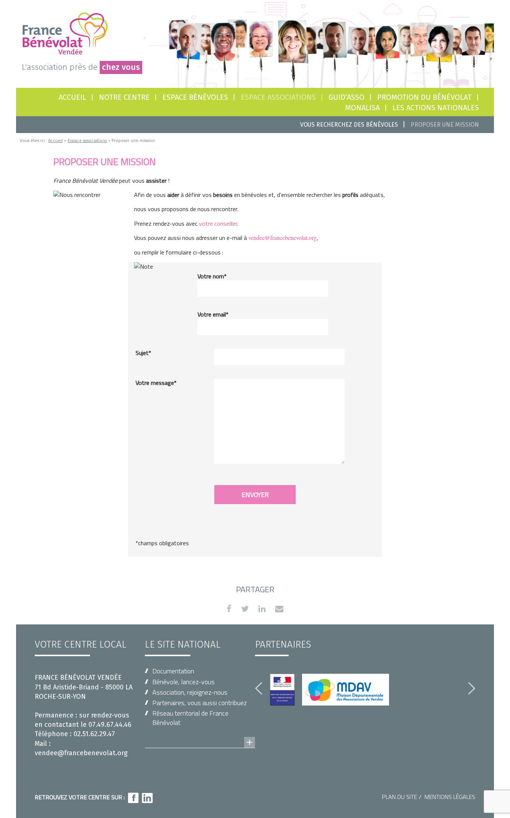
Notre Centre (124, 97)
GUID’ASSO (346, 97)
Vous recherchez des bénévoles (349, 124)
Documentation (173, 671)
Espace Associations (278, 97)
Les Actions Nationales (435, 107)
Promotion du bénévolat (424, 97)
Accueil (72, 97)
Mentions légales (450, 796)
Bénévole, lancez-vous (183, 682)
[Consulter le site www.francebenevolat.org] (200, 735)
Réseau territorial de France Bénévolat (190, 718)
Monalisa (362, 107)
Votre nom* (212, 276)
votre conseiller (218, 223)
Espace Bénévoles (195, 97)
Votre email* (213, 314)
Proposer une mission (445, 124)
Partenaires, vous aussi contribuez (199, 703)
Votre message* (156, 383)
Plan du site (399, 796)
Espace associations (87, 140)
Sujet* (143, 353)
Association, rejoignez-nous (189, 692)
